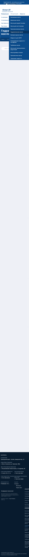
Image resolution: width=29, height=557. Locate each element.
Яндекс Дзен (19, 487)
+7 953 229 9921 (18, 473)
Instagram (16, 483)
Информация (5, 14)
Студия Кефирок (12, 498)
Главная (2, 39)
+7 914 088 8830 (5, 477)
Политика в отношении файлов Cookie (9, 554)
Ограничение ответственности (7, 552)
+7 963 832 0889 (18, 479)
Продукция (14, 14)
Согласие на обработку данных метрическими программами (14, 553)
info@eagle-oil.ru (5, 483)
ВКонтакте (18, 485)
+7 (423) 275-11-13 (6, 473)
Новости (22, 14)
